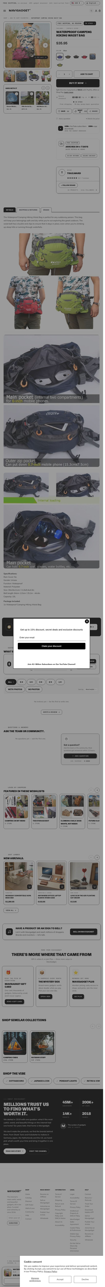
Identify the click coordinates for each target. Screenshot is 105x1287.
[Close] (87, 621)
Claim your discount (51, 646)
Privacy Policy (50, 1271)
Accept (60, 1279)
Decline (85, 1279)
